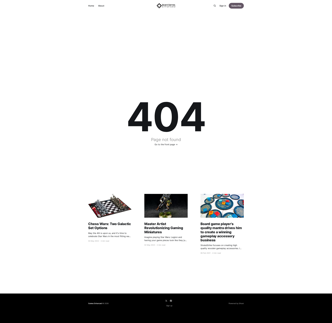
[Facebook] (171, 301)
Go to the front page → (166, 144)
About (101, 5)
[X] (166, 301)
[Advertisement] (166, 31)
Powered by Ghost (236, 303)
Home (91, 5)
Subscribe (236, 5)
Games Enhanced (95, 303)
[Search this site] (215, 6)
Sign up (169, 306)
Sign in (222, 5)
